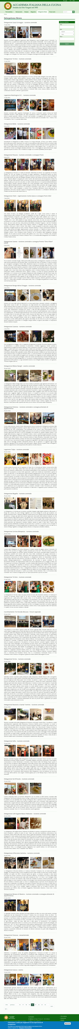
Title (61, 24)
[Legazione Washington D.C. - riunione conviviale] (10, 105)
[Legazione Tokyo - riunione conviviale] (10, 459)
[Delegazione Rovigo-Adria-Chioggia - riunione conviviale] (10, 295)
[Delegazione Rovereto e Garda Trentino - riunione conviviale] (10, 714)
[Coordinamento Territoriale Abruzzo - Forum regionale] (10, 621)
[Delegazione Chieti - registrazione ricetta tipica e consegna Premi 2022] (10, 205)
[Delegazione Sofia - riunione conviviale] (10, 751)
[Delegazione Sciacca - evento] (10, 979)
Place (61, 36)
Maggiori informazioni (25, 1028)
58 (26, 1004)
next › (52, 1006)
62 (39, 1004)
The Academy (9, 12)
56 (20, 1004)
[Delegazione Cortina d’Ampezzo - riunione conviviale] (10, 541)
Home (5, 14)
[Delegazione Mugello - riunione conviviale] (10, 503)
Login (65, 0)
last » (6, 1009)
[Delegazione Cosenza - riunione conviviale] (10, 336)
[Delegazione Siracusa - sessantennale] (10, 945)
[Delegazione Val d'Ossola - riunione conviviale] (10, 788)
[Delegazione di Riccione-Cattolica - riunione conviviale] (10, 863)
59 (29, 1004)
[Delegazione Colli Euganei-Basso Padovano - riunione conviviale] (10, 823)
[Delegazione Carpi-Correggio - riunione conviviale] (10, 32)
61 (35, 1004)
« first (6, 1004)
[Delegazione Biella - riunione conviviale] (10, 133)
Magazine (33, 12)
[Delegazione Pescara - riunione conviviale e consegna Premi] (10, 164)
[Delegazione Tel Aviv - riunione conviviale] (10, 68)
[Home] (33, 6)
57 (23, 1004)
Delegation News (42, 12)
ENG (74, 0)
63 (42, 1004)
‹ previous (12, 1004)
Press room (52, 12)
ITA (70, 0)
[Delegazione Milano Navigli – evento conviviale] (10, 376)
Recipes (26, 12)
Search (67, 44)
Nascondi (67, 1023)
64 (45, 1004)
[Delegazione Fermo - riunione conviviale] (10, 669)
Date (61, 29)
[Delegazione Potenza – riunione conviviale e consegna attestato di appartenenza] (10, 418)
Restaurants (19, 12)
